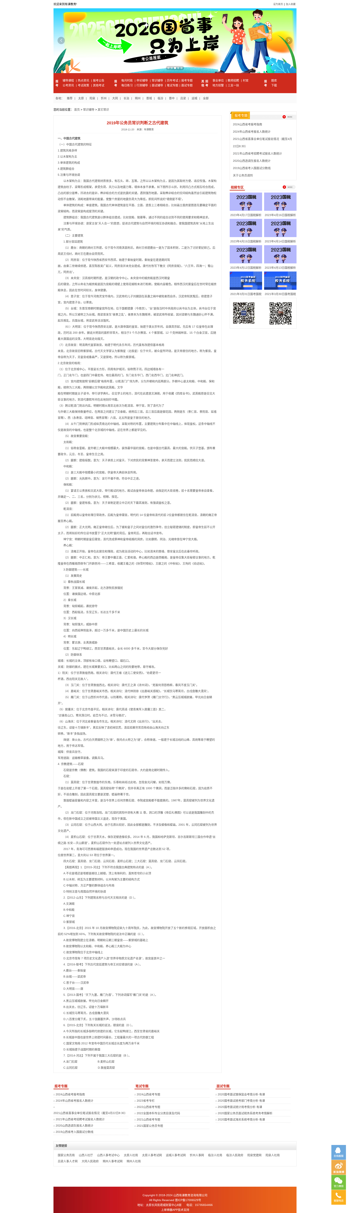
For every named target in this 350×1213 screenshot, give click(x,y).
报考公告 (98, 80)
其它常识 (103, 109)
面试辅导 (158, 85)
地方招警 (218, 85)
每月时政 (127, 80)
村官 (246, 80)
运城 (194, 98)
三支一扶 (233, 85)
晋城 (149, 98)
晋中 (172, 98)
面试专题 (187, 85)
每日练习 (127, 85)
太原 (81, 98)
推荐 (70, 98)
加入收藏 (291, 4)
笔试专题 (172, 85)
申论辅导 (143, 80)
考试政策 (84, 85)
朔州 (138, 98)
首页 (77, 109)
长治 (126, 98)
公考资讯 (69, 85)
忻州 (104, 98)
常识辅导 (158, 80)
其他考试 (98, 85)
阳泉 (92, 98)
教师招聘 (234, 80)
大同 (115, 98)
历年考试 (172, 80)
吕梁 (183, 98)
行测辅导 (143, 85)
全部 (206, 98)
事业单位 (218, 80)
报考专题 (187, 80)
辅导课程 (69, 80)
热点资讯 (84, 80)
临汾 (160, 98)
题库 (274, 80)
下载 (274, 85)
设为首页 (278, 4)
